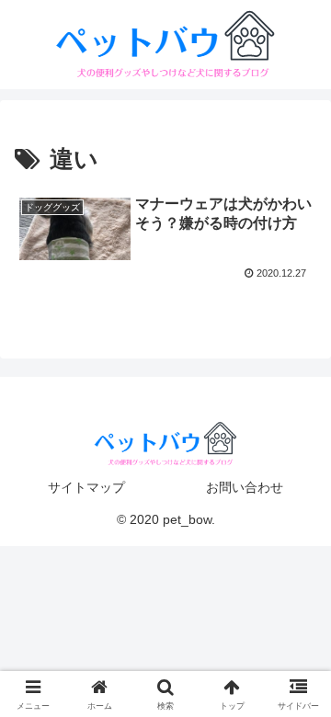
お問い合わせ (244, 487)
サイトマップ (86, 487)
